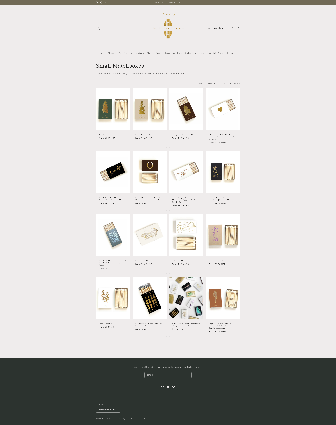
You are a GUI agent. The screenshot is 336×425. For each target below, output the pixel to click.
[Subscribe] (188, 375)
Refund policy (124, 419)
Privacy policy (136, 419)
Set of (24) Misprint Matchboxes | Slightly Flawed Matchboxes (186, 325)
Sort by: (201, 83)
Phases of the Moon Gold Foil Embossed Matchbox (148, 325)
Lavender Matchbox (218, 261)
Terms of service (150, 419)
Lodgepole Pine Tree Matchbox (186, 135)
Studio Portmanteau (109, 419)
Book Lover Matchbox (145, 261)
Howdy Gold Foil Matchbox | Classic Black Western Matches (113, 198)
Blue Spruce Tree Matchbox (111, 135)
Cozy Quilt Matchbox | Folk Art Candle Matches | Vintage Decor (112, 263)
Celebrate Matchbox (181, 261)
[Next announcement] (196, 2)
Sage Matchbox (105, 324)
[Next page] (175, 346)
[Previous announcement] (140, 2)
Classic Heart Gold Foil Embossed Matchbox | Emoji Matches (221, 137)
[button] (99, 28)
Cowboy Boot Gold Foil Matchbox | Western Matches (222, 198)
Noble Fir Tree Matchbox (146, 135)
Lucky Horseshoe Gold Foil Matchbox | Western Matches (148, 198)
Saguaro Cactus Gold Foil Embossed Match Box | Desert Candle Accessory (222, 326)
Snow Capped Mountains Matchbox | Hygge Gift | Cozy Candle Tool (185, 199)
